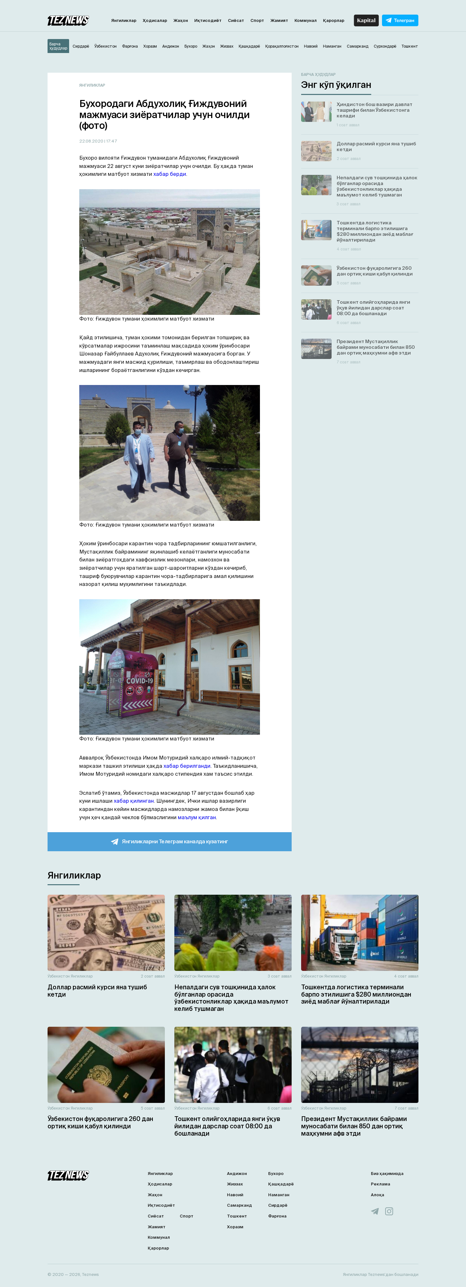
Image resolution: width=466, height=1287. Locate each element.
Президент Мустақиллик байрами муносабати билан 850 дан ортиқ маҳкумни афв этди (354, 1126)
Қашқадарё (281, 1184)
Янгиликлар (123, 20)
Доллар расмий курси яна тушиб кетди (97, 991)
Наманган (278, 1194)
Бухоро (276, 1173)
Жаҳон (180, 20)
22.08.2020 (91, 141)
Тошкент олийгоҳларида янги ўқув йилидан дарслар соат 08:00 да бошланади (227, 1126)
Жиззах (235, 1184)
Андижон (237, 1173)
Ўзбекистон (59, 976)
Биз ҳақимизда (387, 1173)
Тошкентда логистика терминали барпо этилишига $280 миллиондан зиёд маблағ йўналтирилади (356, 994)
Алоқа (377, 1194)
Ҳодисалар (155, 20)
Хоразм (235, 1226)
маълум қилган (197, 817)
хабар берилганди (187, 766)
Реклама (380, 1184)
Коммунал (305, 20)
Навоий (235, 1194)
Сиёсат (236, 20)
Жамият (279, 20)
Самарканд (239, 1205)
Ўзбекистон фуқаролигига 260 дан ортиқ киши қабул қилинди (100, 1122)
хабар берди (169, 174)
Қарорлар (333, 20)
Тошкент (237, 1216)
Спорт (257, 20)
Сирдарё (278, 1205)
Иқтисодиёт (208, 20)
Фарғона (277, 1216)
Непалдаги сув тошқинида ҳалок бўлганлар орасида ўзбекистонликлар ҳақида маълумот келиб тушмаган (231, 998)
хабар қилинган (134, 801)
